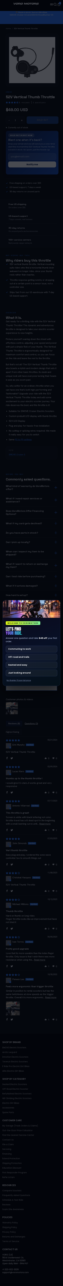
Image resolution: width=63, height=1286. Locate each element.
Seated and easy (17, 664)
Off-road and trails (18, 657)
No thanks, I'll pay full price (19, 680)
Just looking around (19, 672)
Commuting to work (19, 648)
